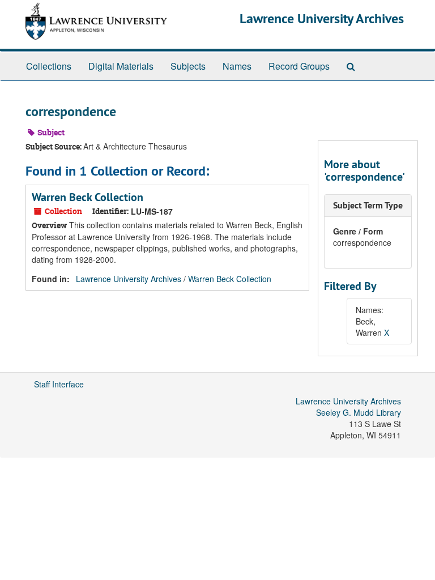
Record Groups (299, 65)
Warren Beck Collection (87, 197)
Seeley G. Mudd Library (358, 412)
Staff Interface (59, 384)
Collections (48, 65)
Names (237, 65)
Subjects (188, 65)
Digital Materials (120, 65)
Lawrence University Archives (322, 18)
